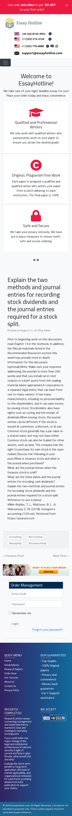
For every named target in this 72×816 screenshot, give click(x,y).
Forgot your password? (47, 629)
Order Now (10, 673)
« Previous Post (13, 555)
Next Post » (61, 555)
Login (15, 623)
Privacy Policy (11, 690)
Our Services (11, 677)
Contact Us (10, 686)
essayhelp (16, 543)
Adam (47, 330)
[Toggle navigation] (5, 62)
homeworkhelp (38, 543)
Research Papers (13, 669)
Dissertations (11, 665)
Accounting (15, 536)
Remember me (21, 613)
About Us (9, 681)
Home (7, 660)
